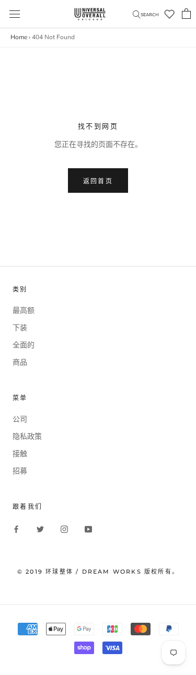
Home (18, 37)
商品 (20, 362)
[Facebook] (16, 529)
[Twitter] (40, 529)
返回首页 (98, 181)
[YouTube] (88, 529)
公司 (20, 419)
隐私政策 (27, 436)
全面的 (23, 345)
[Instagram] (64, 529)
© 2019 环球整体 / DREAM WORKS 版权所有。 (98, 571)
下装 (20, 328)
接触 (20, 454)
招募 (20, 471)
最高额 (23, 311)
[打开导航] (14, 14)
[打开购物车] (186, 14)
